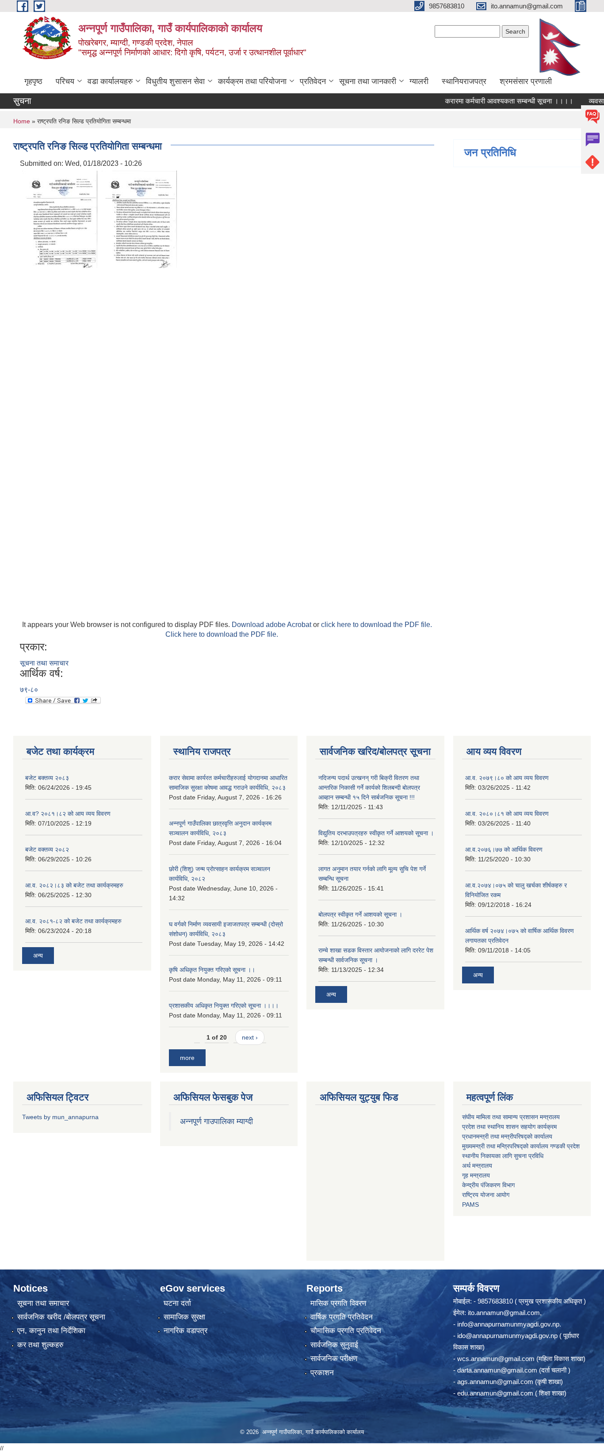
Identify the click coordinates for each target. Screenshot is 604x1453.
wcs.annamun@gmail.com (496, 1358)
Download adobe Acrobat (272, 624)
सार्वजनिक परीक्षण (333, 1358)
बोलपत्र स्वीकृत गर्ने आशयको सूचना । (360, 914)
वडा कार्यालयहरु (110, 81)
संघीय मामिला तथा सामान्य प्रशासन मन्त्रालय (511, 1116)
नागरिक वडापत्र (185, 1331)
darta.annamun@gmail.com (497, 1370)
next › (250, 1037)
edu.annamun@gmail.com (495, 1393)
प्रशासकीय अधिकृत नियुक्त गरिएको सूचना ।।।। (224, 1005)
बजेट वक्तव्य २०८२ (47, 849)
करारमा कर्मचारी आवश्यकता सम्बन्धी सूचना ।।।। (489, 101)
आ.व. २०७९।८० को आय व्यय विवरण (507, 777)
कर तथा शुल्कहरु (40, 1345)
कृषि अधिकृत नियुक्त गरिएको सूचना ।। (212, 969)
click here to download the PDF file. (376, 624)
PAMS (470, 1204)
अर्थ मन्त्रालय (477, 1165)
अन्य (38, 955)
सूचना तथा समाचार (44, 663)
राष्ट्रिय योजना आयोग (485, 1194)
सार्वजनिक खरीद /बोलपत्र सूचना (61, 1317)
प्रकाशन (322, 1373)
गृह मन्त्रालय (476, 1175)
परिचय (65, 81)
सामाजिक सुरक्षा (184, 1317)
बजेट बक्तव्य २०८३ (47, 777)
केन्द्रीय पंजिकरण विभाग (488, 1185)
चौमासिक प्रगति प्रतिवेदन (345, 1331)
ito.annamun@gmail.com (504, 1312)
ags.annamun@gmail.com (495, 1381)
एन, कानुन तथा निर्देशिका (51, 1331)
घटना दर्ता (177, 1303)
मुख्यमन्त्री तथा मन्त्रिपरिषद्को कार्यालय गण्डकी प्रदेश (521, 1146)
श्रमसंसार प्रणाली (526, 81)
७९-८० (29, 689)
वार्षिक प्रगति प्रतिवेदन (341, 1317)
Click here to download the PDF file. (221, 634)
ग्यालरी (418, 81)
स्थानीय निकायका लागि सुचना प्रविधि (502, 1155)
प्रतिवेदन (313, 81)
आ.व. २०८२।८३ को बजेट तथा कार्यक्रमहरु (74, 885)
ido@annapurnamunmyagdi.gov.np (507, 1335)
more (187, 1057)
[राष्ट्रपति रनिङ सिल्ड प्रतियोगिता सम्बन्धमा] (59, 218)
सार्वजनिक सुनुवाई (334, 1345)
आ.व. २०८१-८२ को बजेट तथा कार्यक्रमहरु (73, 921)
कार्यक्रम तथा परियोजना (252, 81)
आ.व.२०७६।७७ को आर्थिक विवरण (504, 849)
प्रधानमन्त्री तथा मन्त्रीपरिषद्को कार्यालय (507, 1136)
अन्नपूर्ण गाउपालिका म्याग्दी (216, 1121)
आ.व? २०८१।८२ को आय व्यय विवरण (68, 813)
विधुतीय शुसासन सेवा (175, 81)
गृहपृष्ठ (33, 81)
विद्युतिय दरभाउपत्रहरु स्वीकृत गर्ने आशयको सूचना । (376, 833)
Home (21, 121)
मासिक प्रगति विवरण (338, 1303)
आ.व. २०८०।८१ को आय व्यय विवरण (507, 813)
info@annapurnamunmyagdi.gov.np (508, 1324)
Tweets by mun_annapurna (60, 1116)
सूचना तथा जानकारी (367, 81)
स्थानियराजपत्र (464, 81)
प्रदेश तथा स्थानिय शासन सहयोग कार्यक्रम (509, 1126)
